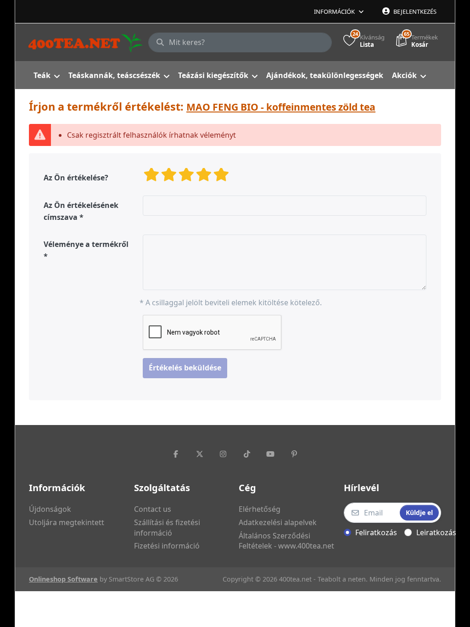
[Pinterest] (294, 454)
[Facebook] (176, 454)
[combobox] (240, 43)
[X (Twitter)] (200, 454)
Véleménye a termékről (86, 244)
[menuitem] (46, 75)
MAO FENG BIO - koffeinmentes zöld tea (280, 106)
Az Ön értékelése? (76, 178)
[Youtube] (271, 454)
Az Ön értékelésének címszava (81, 211)
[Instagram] (223, 454)
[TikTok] (247, 454)
